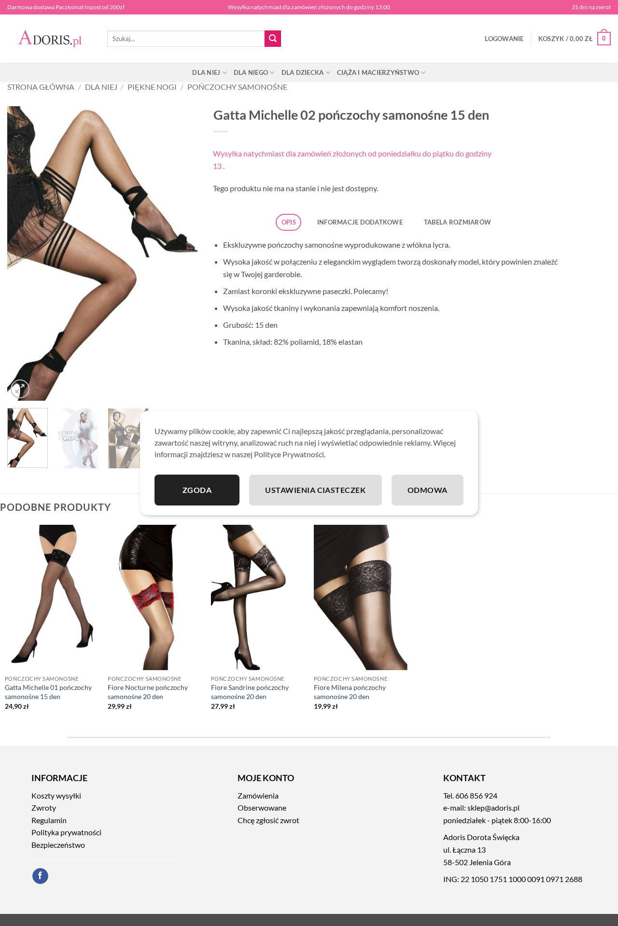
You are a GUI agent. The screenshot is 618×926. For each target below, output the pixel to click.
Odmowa (427, 489)
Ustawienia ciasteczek (315, 489)
